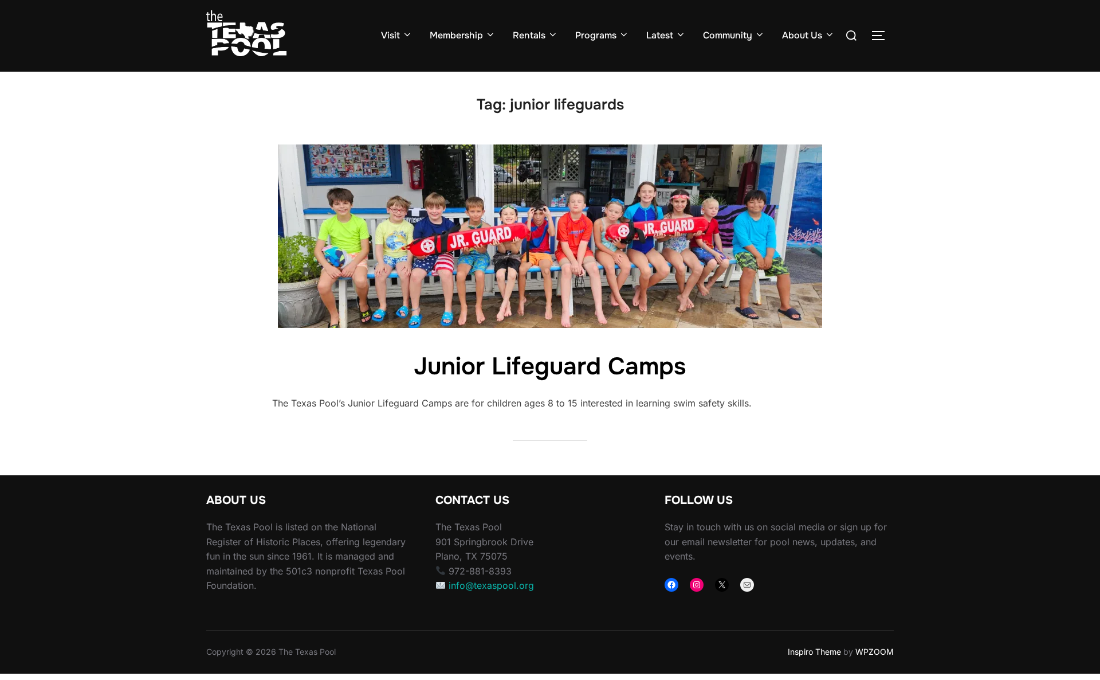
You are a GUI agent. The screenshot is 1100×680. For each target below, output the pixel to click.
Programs (595, 35)
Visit (390, 35)
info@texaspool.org (491, 585)
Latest (659, 35)
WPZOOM (874, 651)
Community (727, 35)
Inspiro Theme (814, 651)
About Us (802, 35)
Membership (456, 35)
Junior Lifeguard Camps (550, 366)
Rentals (529, 35)
